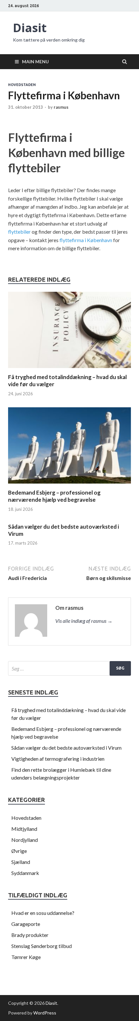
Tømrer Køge (26, 957)
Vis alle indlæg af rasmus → (83, 621)
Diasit (30, 28)
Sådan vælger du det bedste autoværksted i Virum (66, 747)
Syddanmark (25, 873)
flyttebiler (19, 231)
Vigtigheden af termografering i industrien (57, 759)
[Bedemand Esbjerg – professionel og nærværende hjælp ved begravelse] (69, 485)
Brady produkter (29, 935)
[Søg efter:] (69, 668)
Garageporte (25, 924)
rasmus (61, 107)
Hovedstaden (22, 85)
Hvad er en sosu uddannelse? (42, 913)
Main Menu (35, 61)
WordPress (44, 1012)
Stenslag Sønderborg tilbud (41, 946)
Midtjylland (24, 829)
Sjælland (20, 862)
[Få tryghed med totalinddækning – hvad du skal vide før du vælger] (69, 369)
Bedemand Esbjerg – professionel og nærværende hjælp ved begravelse (54, 496)
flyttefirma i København (85, 240)
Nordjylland (24, 840)
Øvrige (19, 851)
